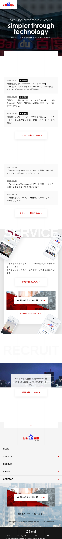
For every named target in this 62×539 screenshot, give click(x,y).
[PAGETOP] (31, 425)
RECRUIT (7, 464)
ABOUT (6, 472)
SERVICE (8, 456)
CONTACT (8, 479)
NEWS (6, 449)
